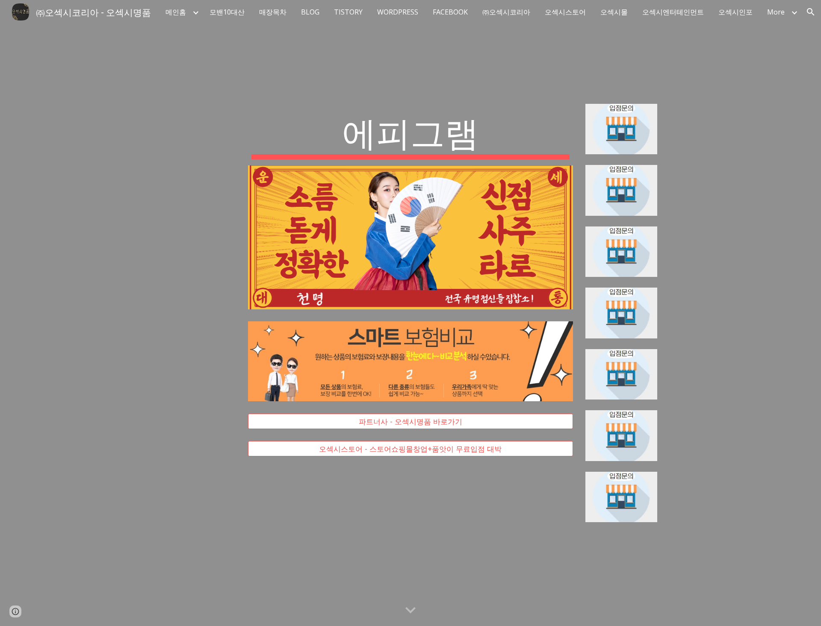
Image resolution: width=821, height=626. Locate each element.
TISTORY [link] (348, 12)
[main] (410, 134)
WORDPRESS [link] (397, 12)
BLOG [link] (310, 12)
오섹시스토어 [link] (565, 12)
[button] (810, 12)
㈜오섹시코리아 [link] (506, 12)
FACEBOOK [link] (450, 12)
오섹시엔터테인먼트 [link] (673, 12)
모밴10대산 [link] (227, 12)
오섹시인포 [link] (735, 12)
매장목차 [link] (272, 12)
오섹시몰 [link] (614, 12)
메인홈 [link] (175, 12)
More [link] (776, 12)
